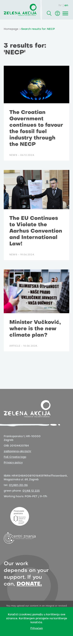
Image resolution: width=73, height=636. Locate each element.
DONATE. (29, 584)
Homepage (11, 29)
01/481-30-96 (18, 485)
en (66, 5)
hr (60, 5)
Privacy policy (13, 463)
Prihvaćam (36, 628)
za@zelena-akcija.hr (17, 451)
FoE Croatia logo (15, 457)
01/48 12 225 (31, 491)
